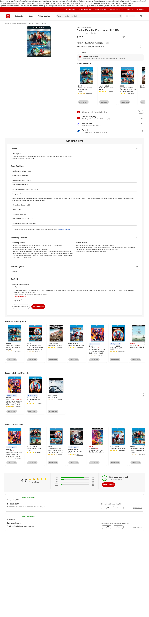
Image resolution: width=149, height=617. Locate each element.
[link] (82, 33)
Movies (31, 23)
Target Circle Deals (56, 6)
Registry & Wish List (116, 9)
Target (7, 23)
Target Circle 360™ (101, 9)
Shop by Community (121, 3)
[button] (82, 33)
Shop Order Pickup (77, 6)
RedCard (111, 6)
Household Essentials (113, 1)
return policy (85, 251)
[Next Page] (141, 46)
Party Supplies (95, 3)
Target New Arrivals (7, 1)
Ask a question (38, 307)
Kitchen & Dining (77, 1)
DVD (102, 46)
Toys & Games (44, 3)
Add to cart (83, 102)
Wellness (18, 3)
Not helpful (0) (38, 294)
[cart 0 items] (141, 16)
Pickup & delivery (44, 16)
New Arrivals (21, 6)
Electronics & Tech (56, 3)
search (120, 16)
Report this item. (65, 229)
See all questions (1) (21, 307)
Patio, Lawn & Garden (91, 1)
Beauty (127, 1)
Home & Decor (66, 1)
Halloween (35, 1)
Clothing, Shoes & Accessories (50, 1)
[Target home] (8, 16)
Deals (7, 6)
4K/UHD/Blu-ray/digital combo (88, 46)
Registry (105, 6)
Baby (122, 1)
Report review (137, 508)
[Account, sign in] (131, 16)
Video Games (68, 3)
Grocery (102, 1)
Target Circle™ (70, 9)
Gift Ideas (103, 3)
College (28, 1)
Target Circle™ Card (85, 9)
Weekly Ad (67, 6)
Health (12, 3)
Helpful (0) (30, 294)
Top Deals (46, 6)
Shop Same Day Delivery (93, 6)
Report (45, 294)
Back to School (19, 1)
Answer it (18, 300)
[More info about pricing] (124, 37)
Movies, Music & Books (81, 3)
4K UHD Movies (41, 23)
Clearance (13, 6)
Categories (19, 16)
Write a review (108, 485)
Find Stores (128, 6)
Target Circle (119, 6)
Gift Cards (110, 3)
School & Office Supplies (30, 3)
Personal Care (135, 1)
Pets (8, 3)
